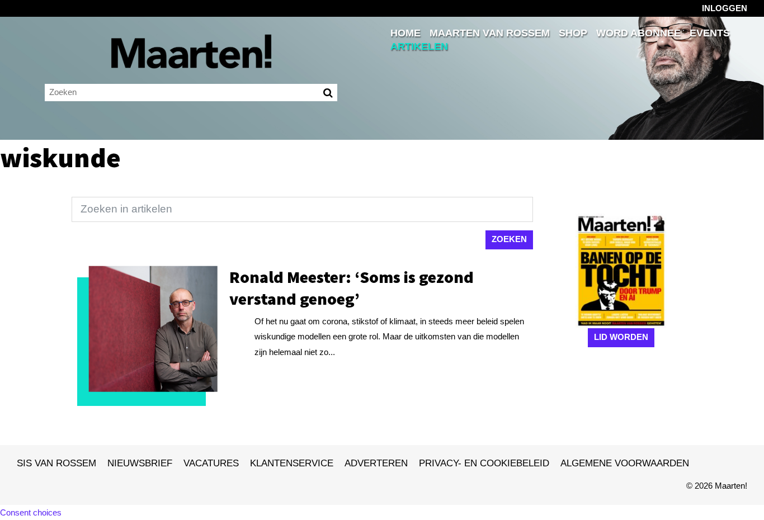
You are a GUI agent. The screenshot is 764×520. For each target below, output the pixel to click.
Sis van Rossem (56, 463)
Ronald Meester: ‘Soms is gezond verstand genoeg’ (351, 287)
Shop (573, 33)
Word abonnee (638, 33)
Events (710, 33)
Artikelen (419, 46)
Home (405, 33)
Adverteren (376, 463)
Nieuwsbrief (139, 463)
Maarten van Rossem (490, 33)
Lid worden (621, 337)
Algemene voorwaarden (624, 463)
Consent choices (31, 512)
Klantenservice (291, 463)
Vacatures (211, 463)
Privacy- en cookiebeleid (484, 463)
